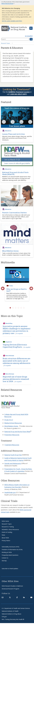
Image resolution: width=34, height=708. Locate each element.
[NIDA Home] (14, 28)
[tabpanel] (17, 286)
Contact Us (5, 558)
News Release (9, 355)
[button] (31, 28)
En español (19, 333)
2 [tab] (13, 308)
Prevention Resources (11, 435)
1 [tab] (10, 308)
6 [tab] (24, 308)
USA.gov (4, 616)
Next (30, 287)
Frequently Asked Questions (10, 555)
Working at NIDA (7, 552)
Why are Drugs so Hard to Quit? (16, 290)
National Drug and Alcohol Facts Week (17, 432)
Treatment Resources (11, 445)
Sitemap (4, 560)
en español (29, 36)
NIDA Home (5, 521)
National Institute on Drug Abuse (11, 614)
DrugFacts (8, 342)
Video (11, 285)
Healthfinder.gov (10, 492)
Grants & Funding (7, 532)
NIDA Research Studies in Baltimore (12, 586)
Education (8, 130)
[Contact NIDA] (2, 597)
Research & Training (8, 527)
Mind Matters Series (11, 426)
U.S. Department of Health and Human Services (16, 608)
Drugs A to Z (8, 420)
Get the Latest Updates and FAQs (12, 21)
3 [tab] (16, 308)
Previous (2, 287)
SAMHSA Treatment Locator (19, 92)
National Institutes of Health (10, 611)
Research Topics (5, 43)
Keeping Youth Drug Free (13, 455)
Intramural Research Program (10, 589)
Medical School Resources (13, 423)
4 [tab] (18, 308)
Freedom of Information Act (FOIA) (12, 549)
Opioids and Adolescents (12, 463)
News (3, 535)
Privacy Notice (6, 540)
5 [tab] (21, 308)
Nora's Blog (8, 323)
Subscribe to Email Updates (10, 568)
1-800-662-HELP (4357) (18, 94)
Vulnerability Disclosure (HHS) (10, 547)
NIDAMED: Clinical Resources (10, 529)
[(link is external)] (10, 597)
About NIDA (5, 538)
